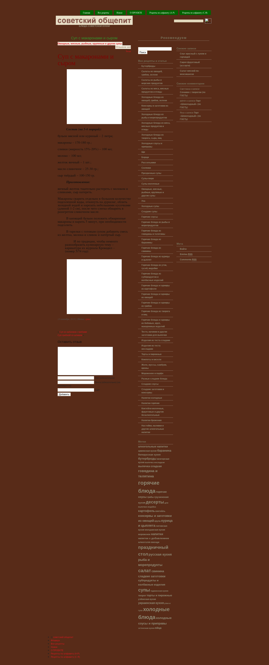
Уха (143, 200)
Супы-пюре (147, 178)
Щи (143, 151)
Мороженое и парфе (152, 373)
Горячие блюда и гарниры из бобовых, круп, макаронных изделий (155, 323)
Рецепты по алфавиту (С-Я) (195, 12)
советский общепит (63, 637)
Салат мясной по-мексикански (189, 72)
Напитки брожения (151, 420)
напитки (157, 533)
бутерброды (147, 458)
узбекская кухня (147, 599)
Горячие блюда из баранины (151, 241)
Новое (119, 12)
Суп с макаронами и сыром (94, 38)
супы (87, 319)
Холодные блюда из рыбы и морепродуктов (154, 116)
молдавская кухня (155, 529)
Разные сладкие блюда (154, 378)
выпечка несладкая (155, 462)
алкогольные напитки (153, 446)
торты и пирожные (159, 595)
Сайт (97, 390)
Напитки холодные (151, 397)
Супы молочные (150, 183)
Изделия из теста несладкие (150, 347)
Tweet (128, 51)
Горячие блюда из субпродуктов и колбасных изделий (152, 277)
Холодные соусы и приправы (151, 145)
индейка (151, 506)
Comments (188, 259)
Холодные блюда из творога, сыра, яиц (152, 136)
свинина (158, 571)
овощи (155, 542)
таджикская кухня (159, 590)
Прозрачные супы (151, 173)
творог (142, 595)
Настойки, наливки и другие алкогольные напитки (152, 429)
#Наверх (55, 640)
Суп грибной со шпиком (70, 335)
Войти (183, 248)
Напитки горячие (150, 403)
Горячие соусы (149, 216)
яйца (158, 628)
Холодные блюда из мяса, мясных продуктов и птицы (155, 126)
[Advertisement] (194, 182)
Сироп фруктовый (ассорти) (190, 63)
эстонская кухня (146, 628)
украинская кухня (151, 603)
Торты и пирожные (151, 354)
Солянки (146, 167)
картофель (146, 510)
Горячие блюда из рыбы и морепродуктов (155, 223)
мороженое (144, 534)
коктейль (160, 511)
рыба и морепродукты (150, 562)
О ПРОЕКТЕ (136, 12)
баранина (164, 450)
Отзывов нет (123, 47)
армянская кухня (147, 450)
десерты (155, 502)
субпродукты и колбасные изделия (151, 582)
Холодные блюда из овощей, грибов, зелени (154, 98)
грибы (150, 497)
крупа (157, 520)
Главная (86, 12)
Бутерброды (148, 66)
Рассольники (148, 162)
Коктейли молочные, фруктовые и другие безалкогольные (152, 412)
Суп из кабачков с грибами (73, 332)
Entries (186, 254)
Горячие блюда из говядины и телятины (153, 232)
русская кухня (160, 554)
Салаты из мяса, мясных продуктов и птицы (155, 90)
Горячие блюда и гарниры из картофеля (155, 287)
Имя (105, 378)
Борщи (145, 157)
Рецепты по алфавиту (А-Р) (162, 12)
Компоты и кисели (151, 359)
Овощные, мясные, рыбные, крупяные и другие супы (90, 43)
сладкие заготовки (151, 576)
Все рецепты (103, 12)
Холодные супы (150, 206)
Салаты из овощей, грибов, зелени (151, 73)
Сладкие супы (149, 211)
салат (144, 570)
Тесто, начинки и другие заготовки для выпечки (154, 333)
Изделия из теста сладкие (155, 340)
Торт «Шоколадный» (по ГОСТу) (190, 104)
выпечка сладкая (150, 466)
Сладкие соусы (149, 383)
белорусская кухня (149, 454)
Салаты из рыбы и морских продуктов (151, 81)
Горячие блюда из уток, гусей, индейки (154, 266)
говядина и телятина (148, 473)
